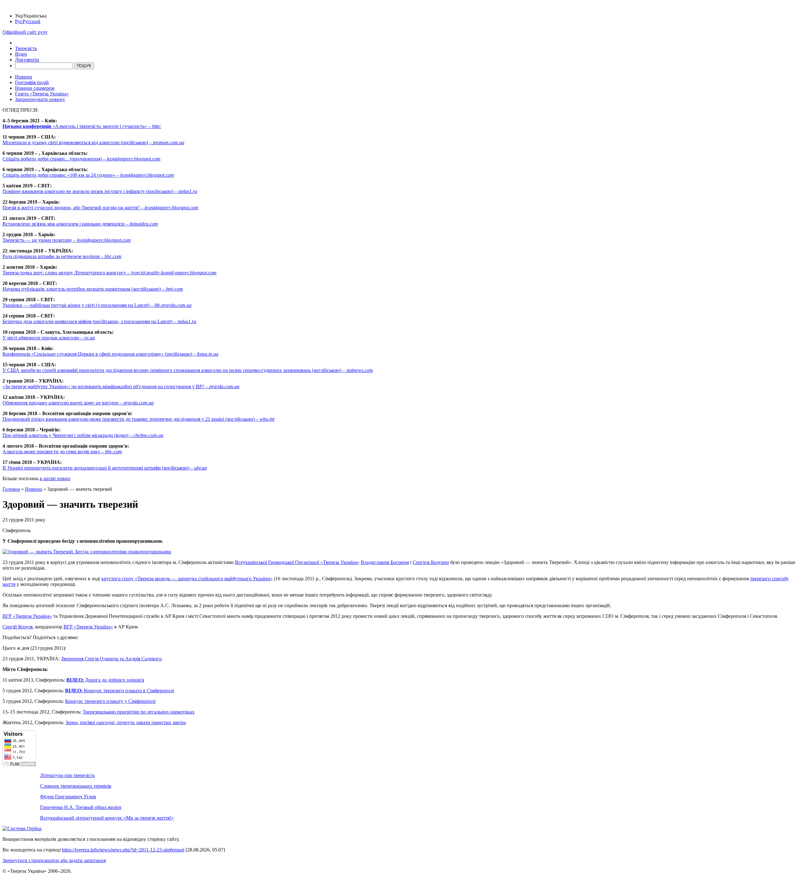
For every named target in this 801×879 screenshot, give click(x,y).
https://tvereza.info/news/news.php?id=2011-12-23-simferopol (123, 849)
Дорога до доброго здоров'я (105, 680)
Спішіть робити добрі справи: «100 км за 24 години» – (88, 175)
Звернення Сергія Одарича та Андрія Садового (111, 658)
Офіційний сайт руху (25, 32)
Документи (27, 59)
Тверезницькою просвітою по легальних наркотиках (139, 711)
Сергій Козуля (18, 626)
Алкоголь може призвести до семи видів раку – (62, 451)
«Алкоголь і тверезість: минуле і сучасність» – (82, 126)
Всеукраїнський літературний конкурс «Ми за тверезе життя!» (107, 818)
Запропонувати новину (40, 99)
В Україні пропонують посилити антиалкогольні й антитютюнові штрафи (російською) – (105, 467)
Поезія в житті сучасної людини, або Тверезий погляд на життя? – (100, 207)
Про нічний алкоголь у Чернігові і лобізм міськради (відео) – (83, 435)
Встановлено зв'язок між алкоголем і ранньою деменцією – (80, 223)
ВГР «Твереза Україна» (27, 616)
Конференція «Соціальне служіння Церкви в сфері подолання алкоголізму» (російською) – (110, 354)
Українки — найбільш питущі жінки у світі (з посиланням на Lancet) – (97, 305)
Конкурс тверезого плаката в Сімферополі (119, 690)
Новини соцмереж (34, 88)
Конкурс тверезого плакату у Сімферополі (110, 701)
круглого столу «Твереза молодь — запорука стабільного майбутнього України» (187, 578)
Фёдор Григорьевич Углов (68, 796)
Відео (21, 54)
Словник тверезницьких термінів (75, 786)
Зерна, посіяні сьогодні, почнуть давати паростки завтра (125, 722)
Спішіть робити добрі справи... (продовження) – (82, 158)
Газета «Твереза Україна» (42, 93)
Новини (23, 76)
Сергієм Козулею (431, 562)
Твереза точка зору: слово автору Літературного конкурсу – (110, 272)
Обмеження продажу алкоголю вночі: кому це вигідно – (78, 402)
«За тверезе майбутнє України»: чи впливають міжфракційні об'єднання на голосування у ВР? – (121, 386)
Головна (11, 489)
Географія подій (32, 82)
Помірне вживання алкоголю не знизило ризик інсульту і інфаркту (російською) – (100, 191)
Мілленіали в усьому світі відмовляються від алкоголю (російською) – (93, 142)
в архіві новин (55, 478)
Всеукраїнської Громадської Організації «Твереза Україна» (297, 562)
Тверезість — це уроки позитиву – (67, 240)
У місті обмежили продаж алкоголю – (49, 337)
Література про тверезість (67, 775)
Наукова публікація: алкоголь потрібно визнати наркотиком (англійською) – (93, 289)
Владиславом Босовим (385, 562)
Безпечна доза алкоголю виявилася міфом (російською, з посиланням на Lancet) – (99, 321)
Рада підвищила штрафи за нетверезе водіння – (62, 256)
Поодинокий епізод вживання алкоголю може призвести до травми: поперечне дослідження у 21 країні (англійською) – (138, 419)
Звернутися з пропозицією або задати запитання (54, 860)
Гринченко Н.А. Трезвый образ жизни (80, 807)
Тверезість (26, 48)
